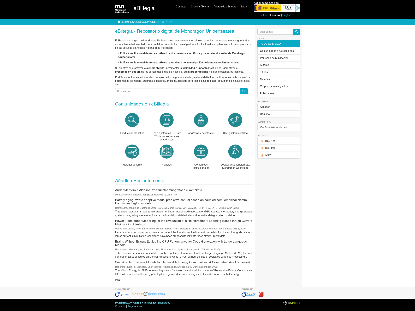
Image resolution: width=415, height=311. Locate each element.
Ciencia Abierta (200, 6)
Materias (265, 79)
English (286, 15)
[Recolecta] (154, 294)
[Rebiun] (261, 294)
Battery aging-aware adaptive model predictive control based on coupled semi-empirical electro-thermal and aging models (181, 201)
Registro (265, 114)
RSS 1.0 (270, 141)
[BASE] (136, 294)
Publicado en (267, 93)
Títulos (264, 72)
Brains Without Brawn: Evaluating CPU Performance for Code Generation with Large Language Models (181, 243)
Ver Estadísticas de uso (273, 127)
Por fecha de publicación (274, 58)
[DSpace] (291, 302)
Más (117, 279)
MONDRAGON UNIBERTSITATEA (135, 302)
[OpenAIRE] (122, 294)
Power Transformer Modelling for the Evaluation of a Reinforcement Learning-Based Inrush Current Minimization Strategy (183, 222)
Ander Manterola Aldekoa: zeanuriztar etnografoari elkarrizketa (158, 190)
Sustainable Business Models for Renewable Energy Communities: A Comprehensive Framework (183, 262)
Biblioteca (164, 302)
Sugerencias (134, 306)
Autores (264, 65)
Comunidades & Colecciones (277, 51)
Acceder (265, 107)
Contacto (181, 6)
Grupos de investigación (274, 86)
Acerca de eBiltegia (225, 6)
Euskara (263, 15)
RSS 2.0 (270, 148)
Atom (268, 155)
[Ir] (296, 32)
